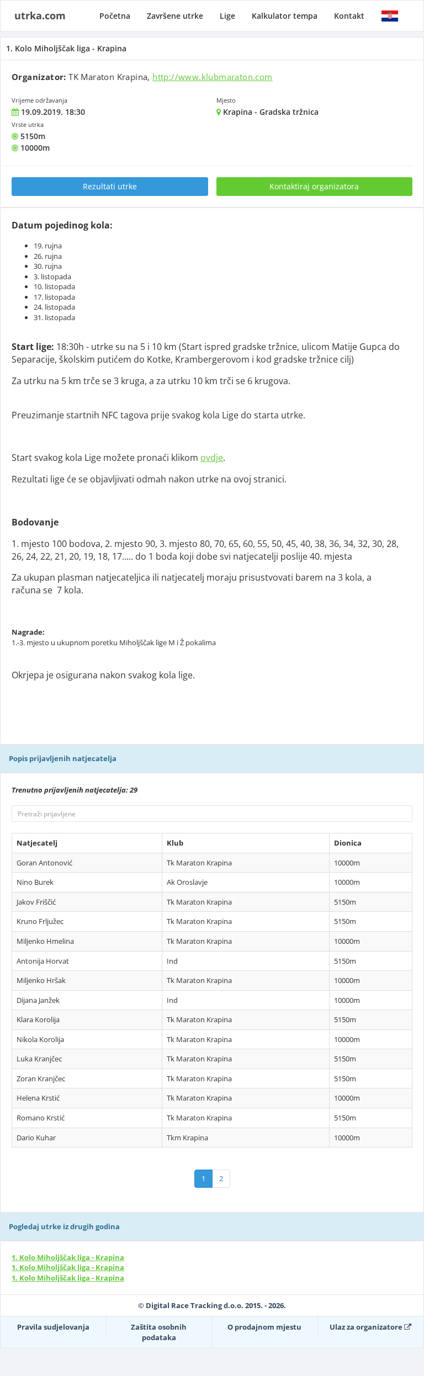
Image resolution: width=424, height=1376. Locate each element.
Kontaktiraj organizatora (314, 186)
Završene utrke (175, 15)
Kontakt (349, 15)
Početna (114, 15)
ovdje (211, 457)
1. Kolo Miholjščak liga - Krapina (68, 1257)
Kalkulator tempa (284, 15)
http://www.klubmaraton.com (212, 76)
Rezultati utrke (110, 186)
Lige (227, 15)
